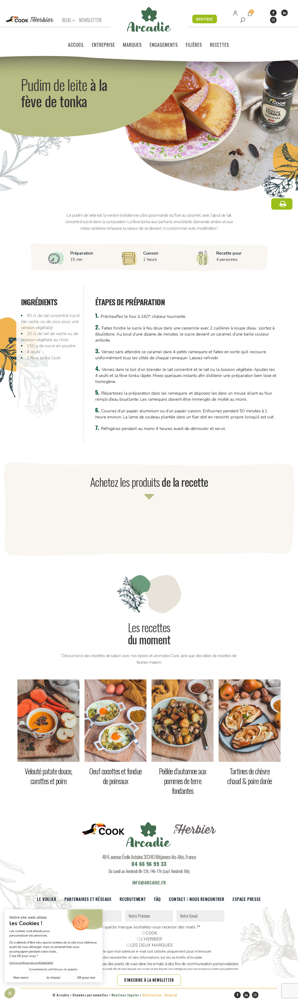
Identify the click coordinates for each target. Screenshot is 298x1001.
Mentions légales (125, 994)
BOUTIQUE (204, 18)
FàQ (157, 899)
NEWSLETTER (90, 20)
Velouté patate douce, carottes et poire (48, 776)
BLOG (66, 20)
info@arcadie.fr (149, 883)
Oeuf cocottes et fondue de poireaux (115, 776)
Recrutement (133, 899)
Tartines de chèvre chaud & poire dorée (249, 776)
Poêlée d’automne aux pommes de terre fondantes (182, 781)
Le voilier (46, 899)
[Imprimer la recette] (281, 204)
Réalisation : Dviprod (160, 994)
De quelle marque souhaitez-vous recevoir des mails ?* (149, 927)
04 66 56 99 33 (149, 863)
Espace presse (247, 899)
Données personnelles (90, 994)
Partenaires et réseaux (88, 899)
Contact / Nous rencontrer (196, 899)
